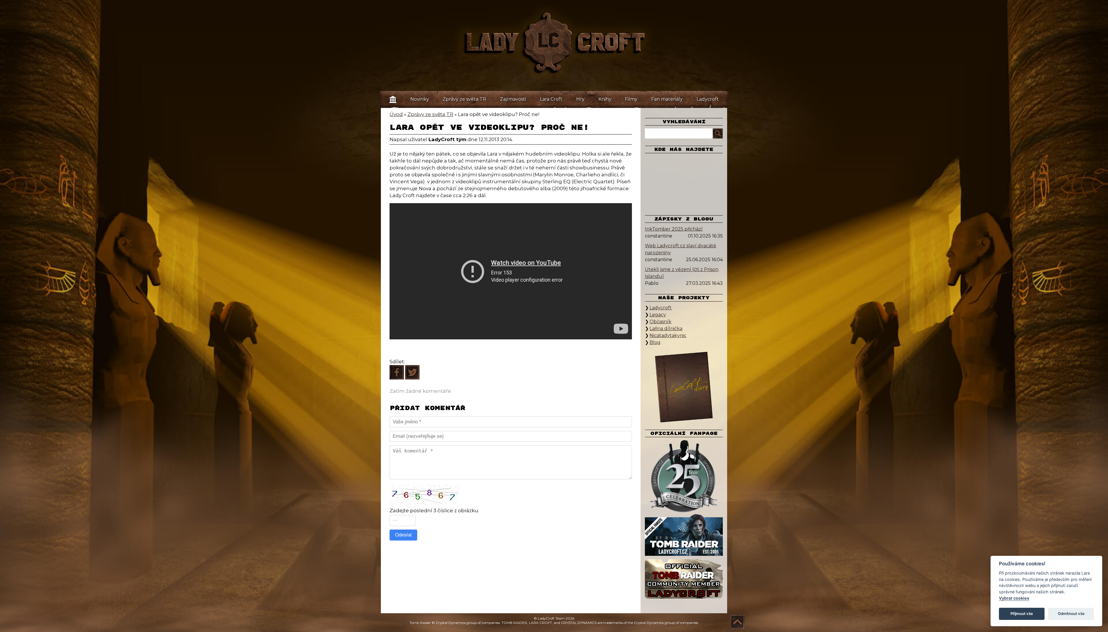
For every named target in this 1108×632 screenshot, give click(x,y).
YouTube (663, 182)
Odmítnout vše (1071, 613)
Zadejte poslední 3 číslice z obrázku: (434, 510)
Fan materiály (667, 99)
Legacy (658, 314)
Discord (674, 199)
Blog (655, 342)
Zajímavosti (513, 99)
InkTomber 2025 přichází (674, 229)
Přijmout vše (1021, 613)
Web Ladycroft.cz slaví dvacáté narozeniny (680, 249)
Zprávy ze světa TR (464, 99)
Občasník (660, 321)
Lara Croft (551, 99)
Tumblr (704, 182)
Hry (580, 99)
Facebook (663, 165)
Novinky (419, 99)
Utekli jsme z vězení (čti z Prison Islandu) (681, 273)
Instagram (704, 165)
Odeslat (403, 535)
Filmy (631, 99)
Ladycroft (708, 99)
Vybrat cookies (1014, 598)
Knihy (604, 99)
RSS (694, 199)
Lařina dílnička (666, 328)
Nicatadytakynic (668, 335)
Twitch (684, 182)
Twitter (684, 165)
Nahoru (737, 622)
